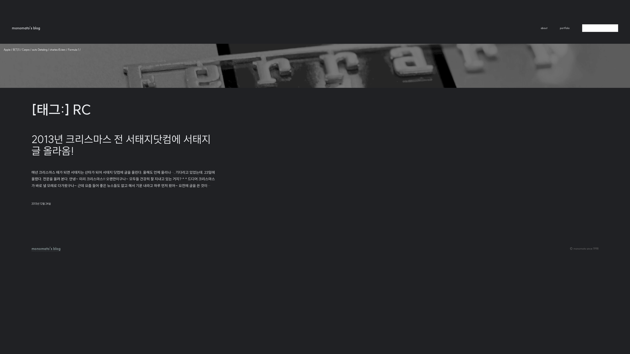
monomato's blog (26, 28)
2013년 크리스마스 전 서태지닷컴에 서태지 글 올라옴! (121, 145)
